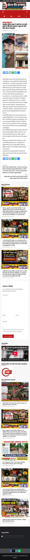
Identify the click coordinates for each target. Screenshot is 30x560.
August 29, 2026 (10, 216)
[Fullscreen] (26, 360)
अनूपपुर (14, 0)
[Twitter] (13, 551)
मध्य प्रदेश (4, 22)
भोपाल (4, 0)
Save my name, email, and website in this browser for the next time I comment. (13, 330)
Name (4, 315)
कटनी (11, 0)
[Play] (3, 360)
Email (17, 315)
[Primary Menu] (2, 12)
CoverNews (22, 555)
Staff (4, 465)
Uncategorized (6, 399)
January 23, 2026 (12, 30)
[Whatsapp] (19, 551)
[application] (15, 353)
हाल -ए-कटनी (15, 204)
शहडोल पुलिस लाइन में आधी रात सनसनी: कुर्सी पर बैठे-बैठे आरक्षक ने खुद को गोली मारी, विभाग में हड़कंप (15, 176)
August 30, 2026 (10, 406)
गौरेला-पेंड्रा (25, 0)
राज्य (11, 16)
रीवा (17, 0)
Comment (5, 295)
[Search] (27, 12)
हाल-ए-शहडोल (9, 22)
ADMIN (5, 30)
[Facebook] (10, 551)
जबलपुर (20, 0)
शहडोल (7, 0)
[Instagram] (16, 551)
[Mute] (24, 360)
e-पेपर (19, 16)
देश (4, 16)
